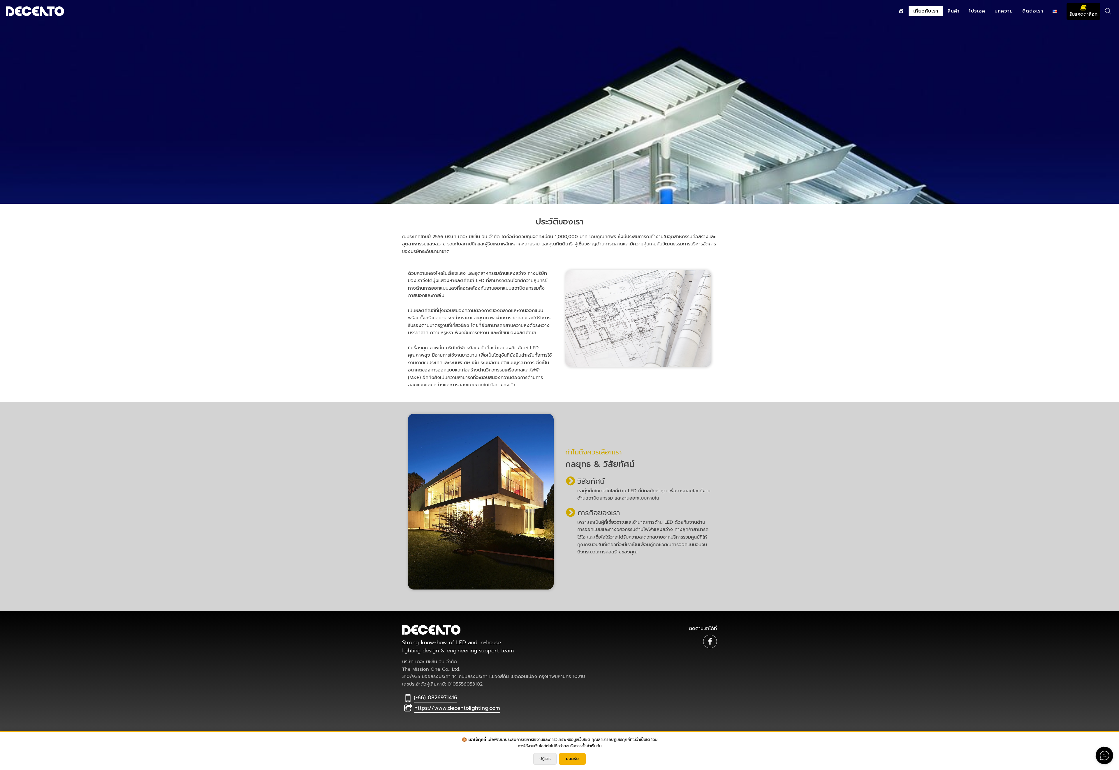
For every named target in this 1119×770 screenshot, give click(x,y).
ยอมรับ (572, 759)
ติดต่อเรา (1032, 11)
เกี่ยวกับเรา (925, 11)
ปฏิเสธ (544, 759)
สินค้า (954, 11)
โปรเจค (977, 11)
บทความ (1004, 11)
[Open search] (1108, 11)
